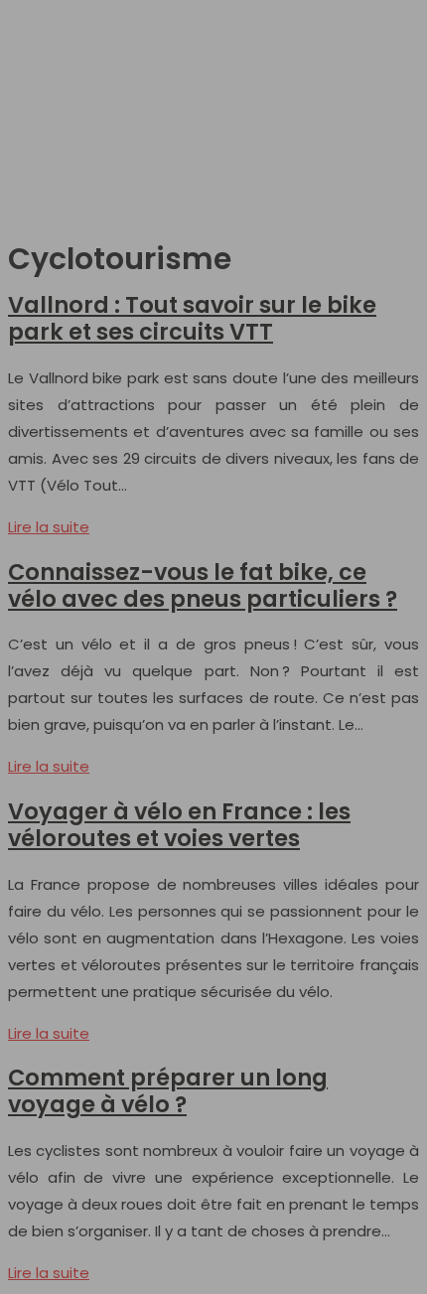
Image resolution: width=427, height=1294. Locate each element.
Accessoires (57, 138)
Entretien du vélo (75, 28)
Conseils (44, 65)
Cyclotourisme (67, 175)
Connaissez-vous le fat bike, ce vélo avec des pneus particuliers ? (202, 585)
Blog (29, 212)
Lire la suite (48, 526)
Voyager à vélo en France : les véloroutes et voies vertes (179, 824)
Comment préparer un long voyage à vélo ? (168, 1091)
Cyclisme (46, 101)
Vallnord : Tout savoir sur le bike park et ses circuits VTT (192, 318)
